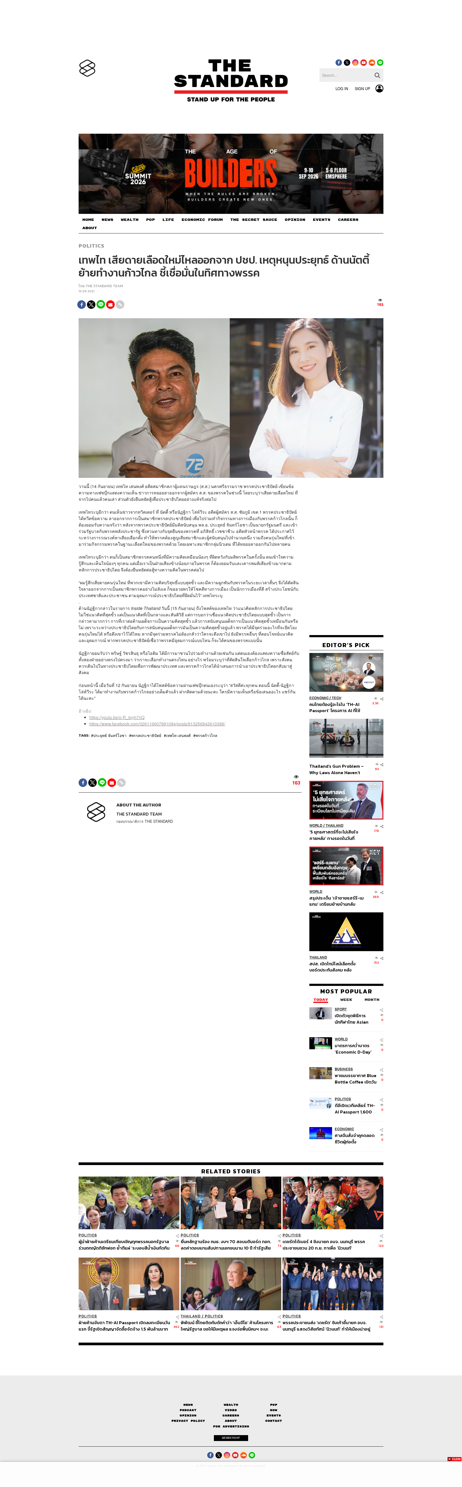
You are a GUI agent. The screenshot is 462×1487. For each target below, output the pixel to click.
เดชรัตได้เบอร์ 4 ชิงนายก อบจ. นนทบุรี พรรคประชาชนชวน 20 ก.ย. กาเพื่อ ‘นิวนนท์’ (324, 1245)
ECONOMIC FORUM (202, 220)
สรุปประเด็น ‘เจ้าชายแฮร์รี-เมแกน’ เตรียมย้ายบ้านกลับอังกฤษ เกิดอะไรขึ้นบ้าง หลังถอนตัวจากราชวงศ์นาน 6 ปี (336, 901)
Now (273, 1410)
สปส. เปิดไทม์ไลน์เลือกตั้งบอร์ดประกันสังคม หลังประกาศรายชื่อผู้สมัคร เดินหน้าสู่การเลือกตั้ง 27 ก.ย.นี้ (334, 966)
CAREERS (348, 220)
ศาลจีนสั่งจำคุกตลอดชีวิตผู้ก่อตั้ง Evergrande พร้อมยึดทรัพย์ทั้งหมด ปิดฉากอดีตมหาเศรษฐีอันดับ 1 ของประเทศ (355, 1138)
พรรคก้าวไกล (206, 735)
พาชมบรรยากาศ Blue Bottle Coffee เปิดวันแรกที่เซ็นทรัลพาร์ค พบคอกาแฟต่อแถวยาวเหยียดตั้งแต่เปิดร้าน (355, 1079)
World (315, 826)
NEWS (107, 220)
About (231, 1420)
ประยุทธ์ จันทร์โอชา (109, 735)
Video (231, 1410)
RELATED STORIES (231, 1171)
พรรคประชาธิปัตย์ (146, 735)
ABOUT (89, 228)
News (188, 1404)
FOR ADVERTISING (231, 1426)
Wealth (231, 1404)
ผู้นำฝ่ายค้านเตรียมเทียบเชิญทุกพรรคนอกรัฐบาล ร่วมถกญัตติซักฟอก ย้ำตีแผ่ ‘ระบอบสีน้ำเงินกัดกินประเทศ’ (124, 1245)
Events (274, 1415)
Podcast (188, 1410)
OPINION (295, 220)
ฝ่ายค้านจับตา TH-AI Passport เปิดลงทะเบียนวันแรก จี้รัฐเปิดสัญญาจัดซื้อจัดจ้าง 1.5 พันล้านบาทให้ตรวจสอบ (124, 1326)
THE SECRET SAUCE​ (253, 220)
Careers (230, 1415)
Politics (91, 246)
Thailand (335, 826)
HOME (88, 220)
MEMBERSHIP (231, 1438)
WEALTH (129, 220)
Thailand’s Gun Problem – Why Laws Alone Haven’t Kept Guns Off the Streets (336, 769)
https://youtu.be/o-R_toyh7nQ (116, 717)
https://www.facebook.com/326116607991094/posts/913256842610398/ (157, 724)
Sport (341, 1009)
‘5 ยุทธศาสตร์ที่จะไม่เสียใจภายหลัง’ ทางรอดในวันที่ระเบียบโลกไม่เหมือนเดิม (333, 835)
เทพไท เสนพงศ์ (178, 735)
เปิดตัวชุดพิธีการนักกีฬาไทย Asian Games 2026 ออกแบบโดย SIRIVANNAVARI (351, 1019)
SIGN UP (362, 88)
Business (344, 1069)
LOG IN (342, 88)
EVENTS (321, 220)
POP (150, 220)
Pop (273, 1404)
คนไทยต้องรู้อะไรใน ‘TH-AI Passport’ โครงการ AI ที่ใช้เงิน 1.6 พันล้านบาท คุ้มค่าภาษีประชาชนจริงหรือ (336, 707)
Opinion (188, 1415)
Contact (273, 1420)
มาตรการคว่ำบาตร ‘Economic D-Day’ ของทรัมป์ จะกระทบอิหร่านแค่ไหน (353, 1049)
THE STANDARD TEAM (104, 286)
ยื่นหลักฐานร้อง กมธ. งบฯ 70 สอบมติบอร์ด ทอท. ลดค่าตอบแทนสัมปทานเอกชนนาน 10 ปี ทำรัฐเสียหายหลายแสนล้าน (226, 1245)
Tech (336, 698)
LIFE (168, 220)
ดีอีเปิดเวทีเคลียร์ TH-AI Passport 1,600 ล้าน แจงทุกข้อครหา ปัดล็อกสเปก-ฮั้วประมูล (355, 1108)
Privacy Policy (188, 1420)
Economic (319, 698)
